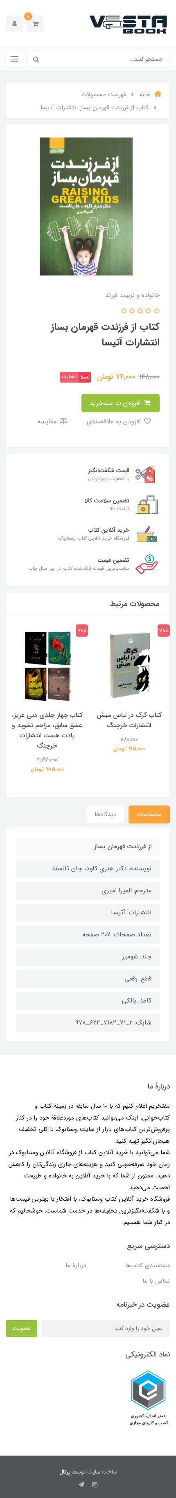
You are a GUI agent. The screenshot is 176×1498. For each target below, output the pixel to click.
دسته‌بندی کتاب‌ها (147, 1265)
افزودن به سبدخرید (116, 403)
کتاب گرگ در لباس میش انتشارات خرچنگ (129, 720)
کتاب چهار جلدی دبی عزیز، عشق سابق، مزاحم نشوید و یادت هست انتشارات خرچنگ (47, 730)
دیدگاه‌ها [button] (105, 814)
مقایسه (48, 421)
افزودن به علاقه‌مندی (115, 421)
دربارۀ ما (75, 1265)
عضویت (22, 1328)
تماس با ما (156, 1281)
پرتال (64, 1471)
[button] (35, 23)
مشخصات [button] (149, 814)
